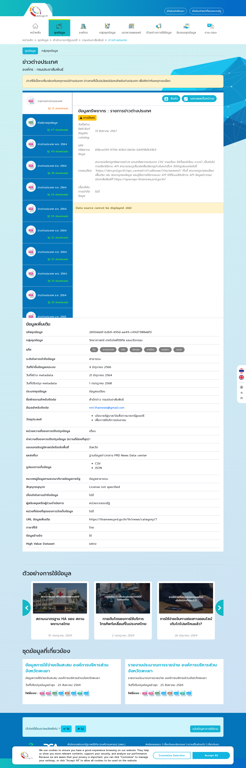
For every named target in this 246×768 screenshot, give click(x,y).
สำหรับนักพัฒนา (175, 11)
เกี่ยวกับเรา (213, 744)
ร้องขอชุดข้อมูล (186, 32)
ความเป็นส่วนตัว (196, 744)
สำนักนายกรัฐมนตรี (65, 40)
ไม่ (82, 729)
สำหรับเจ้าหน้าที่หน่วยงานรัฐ (206, 11)
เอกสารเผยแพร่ (131, 32)
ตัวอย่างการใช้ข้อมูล (158, 32)
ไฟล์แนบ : (31, 693)
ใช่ (67, 729)
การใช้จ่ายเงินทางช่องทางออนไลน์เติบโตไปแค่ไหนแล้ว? (186, 621)
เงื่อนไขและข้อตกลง (174, 744)
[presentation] (27, 608)
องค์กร (83, 32)
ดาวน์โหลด (88, 118)
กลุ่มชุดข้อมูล (107, 32)
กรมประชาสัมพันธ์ (93, 40)
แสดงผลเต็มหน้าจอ (201, 98)
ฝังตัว (174, 98)
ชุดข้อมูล (59, 32)
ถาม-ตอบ (211, 32)
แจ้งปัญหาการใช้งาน (205, 729)
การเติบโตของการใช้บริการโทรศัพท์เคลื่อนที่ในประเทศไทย (123, 621)
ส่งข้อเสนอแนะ (153, 744)
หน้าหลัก (35, 32)
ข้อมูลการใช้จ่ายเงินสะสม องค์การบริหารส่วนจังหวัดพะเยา (66, 668)
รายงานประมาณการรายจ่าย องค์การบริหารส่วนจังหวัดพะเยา (172, 668)
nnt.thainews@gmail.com (106, 408)
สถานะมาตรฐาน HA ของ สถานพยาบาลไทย (60, 621)
